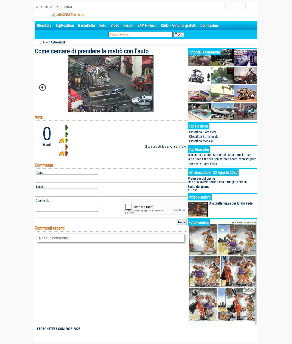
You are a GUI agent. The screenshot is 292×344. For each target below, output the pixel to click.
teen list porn (204, 159)
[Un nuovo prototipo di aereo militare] (222, 65)
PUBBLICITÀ (225, 329)
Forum (128, 25)
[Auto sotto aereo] (222, 119)
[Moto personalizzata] (245, 83)
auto (191, 159)
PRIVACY (239, 329)
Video (115, 25)
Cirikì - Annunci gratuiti (178, 25)
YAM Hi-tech (147, 25)
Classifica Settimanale (203, 137)
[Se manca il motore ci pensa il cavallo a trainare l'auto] (245, 119)
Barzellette (86, 25)
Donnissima (209, 25)
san (249, 155)
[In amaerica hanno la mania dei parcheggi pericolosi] (199, 65)
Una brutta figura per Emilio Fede (231, 203)
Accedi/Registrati (48, 7)
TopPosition (65, 25)
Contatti (68, 7)
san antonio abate (200, 155)
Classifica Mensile (201, 141)
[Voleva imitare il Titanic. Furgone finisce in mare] (245, 65)
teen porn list (236, 155)
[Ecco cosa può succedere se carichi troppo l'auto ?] (199, 101)
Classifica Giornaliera (203, 132)
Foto (102, 25)
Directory (44, 25)
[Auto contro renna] (199, 83)
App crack (220, 155)
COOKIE (250, 329)
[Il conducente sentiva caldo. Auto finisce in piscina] (199, 119)
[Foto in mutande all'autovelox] (222, 83)
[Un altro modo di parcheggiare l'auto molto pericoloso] (222, 101)
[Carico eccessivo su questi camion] (245, 101)
